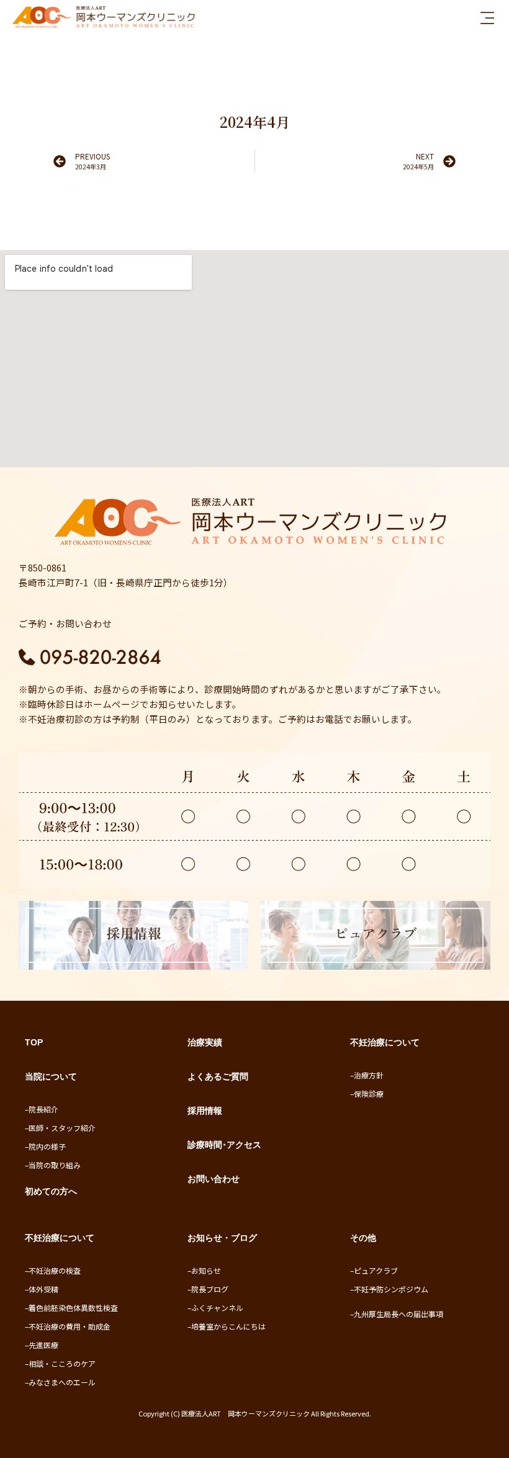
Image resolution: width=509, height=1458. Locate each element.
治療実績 (204, 1042)
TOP (34, 1042)
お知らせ (206, 1270)
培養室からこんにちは (228, 1326)
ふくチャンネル (217, 1307)
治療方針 (369, 1075)
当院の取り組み (55, 1165)
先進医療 (43, 1344)
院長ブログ (209, 1289)
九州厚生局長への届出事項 (398, 1313)
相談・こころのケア (62, 1363)
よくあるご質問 (217, 1076)
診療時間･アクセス (224, 1145)
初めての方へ (51, 1191)
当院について (51, 1076)
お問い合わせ (213, 1179)
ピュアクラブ (376, 1270)
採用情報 (204, 1111)
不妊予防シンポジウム (391, 1289)
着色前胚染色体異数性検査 (73, 1307)
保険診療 (369, 1093)
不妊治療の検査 (55, 1270)
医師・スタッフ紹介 (62, 1127)
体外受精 (43, 1289)
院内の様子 (47, 1146)
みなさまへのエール (62, 1382)
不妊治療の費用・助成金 (69, 1326)
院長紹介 (43, 1109)
